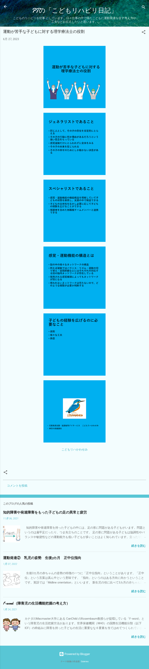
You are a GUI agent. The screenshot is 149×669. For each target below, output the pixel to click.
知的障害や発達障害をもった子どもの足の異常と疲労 (45, 512)
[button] (143, 33)
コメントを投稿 (17, 485)
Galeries (85, 661)
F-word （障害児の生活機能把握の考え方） (36, 603)
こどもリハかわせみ (75, 449)
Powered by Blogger (77, 654)
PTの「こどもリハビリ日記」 (74, 10)
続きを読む (138, 545)
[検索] (143, 8)
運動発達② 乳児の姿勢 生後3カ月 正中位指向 (42, 557)
